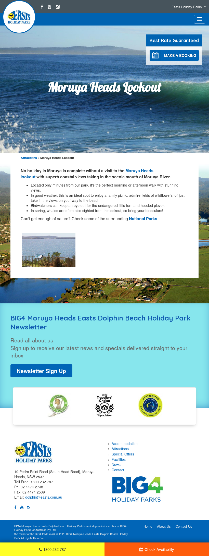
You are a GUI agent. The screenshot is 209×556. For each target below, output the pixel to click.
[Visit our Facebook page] (42, 6)
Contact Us (184, 526)
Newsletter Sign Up (41, 371)
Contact (118, 469)
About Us (164, 526)
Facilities (119, 459)
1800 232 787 (54, 549)
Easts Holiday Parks (187, 6)
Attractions (29, 157)
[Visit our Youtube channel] (49, 6)
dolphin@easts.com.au (43, 497)
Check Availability (159, 549)
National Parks (143, 218)
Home (147, 526)
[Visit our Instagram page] (58, 6)
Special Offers (123, 453)
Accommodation (125, 443)
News (116, 464)
